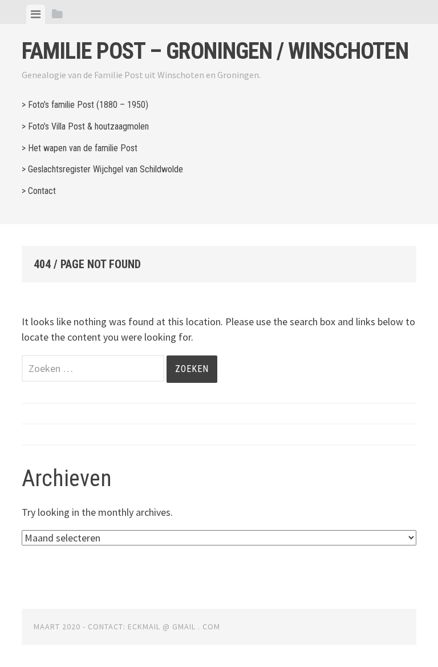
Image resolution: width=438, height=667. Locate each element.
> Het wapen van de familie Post (79, 148)
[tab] (35, 14)
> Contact (39, 190)
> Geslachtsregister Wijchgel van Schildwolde (102, 169)
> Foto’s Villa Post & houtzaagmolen (85, 126)
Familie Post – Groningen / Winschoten (215, 51)
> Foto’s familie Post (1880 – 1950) (85, 104)
